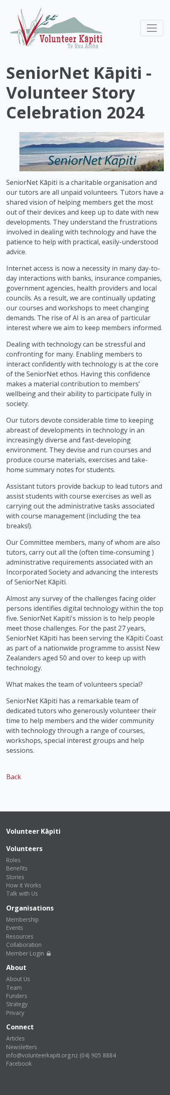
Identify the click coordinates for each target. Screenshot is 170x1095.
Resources (19, 936)
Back (13, 776)
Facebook (19, 1063)
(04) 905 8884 (98, 1055)
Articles (15, 1038)
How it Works (23, 885)
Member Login (26, 953)
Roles (13, 860)
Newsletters (21, 1047)
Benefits (17, 868)
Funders (16, 996)
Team (14, 987)
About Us (18, 979)
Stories (15, 877)
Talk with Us (22, 893)
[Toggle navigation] (151, 28)
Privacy (15, 1013)
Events (14, 928)
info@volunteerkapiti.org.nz (42, 1055)
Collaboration (24, 944)
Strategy (17, 1004)
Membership (22, 919)
